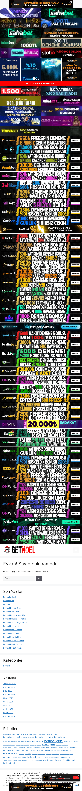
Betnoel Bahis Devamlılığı (14, 615)
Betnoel (6, 604)
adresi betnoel (7, 734)
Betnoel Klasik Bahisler (13, 644)
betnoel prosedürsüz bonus (52, 750)
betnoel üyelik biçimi (40, 760)
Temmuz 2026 (9, 684)
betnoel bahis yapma (39, 734)
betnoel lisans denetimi (39, 747)
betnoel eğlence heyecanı (10, 741)
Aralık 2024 (8, 709)
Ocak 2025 (7, 705)
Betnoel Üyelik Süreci (12, 612)
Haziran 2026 (9, 687)
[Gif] (41, 229)
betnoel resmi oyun (66, 750)
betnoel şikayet (54, 760)
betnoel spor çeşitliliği (25, 754)
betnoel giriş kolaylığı (9, 745)
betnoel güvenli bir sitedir (10, 747)
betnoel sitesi (10, 753)
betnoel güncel (48, 745)
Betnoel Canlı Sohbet (12, 637)
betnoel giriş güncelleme (71, 741)
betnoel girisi (53, 741)
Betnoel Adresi (9, 597)
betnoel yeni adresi (54, 757)
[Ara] (39, 578)
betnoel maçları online (52, 747)
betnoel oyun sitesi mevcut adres (68, 747)
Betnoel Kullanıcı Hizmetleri (14, 619)
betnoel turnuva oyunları (66, 754)
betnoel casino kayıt (28, 737)
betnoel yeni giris (65, 757)
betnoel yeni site (7, 760)
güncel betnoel (68, 760)
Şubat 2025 (8, 702)
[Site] (41, 140)
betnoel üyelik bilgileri (28, 760)
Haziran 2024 (9, 716)
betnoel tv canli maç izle (19, 757)
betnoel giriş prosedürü (22, 745)
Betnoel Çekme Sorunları (13, 641)
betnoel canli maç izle (12, 737)
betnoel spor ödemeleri (38, 754)
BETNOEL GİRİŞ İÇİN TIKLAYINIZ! (41, 83)
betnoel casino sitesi (44, 737)
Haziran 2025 (9, 694)
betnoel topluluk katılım (52, 754)
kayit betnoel (9, 763)
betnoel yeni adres (37, 757)
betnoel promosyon (11, 750)
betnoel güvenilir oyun (62, 745)
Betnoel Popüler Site (12, 608)
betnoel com (59, 737)
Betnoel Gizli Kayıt (11, 633)
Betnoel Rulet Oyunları (12, 648)
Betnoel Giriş (8, 601)
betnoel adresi (26, 734)
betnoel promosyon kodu (33, 750)
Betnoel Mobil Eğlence (12, 630)
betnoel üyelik (17, 760)
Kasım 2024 (8, 713)
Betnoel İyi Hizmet (11, 626)
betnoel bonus (52, 734)
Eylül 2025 (7, 691)
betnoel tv (7, 757)
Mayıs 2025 (8, 698)
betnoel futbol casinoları (24, 741)
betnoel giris (37, 741)
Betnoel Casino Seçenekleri (15, 622)
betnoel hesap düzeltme (25, 747)
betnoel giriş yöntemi (35, 745)
